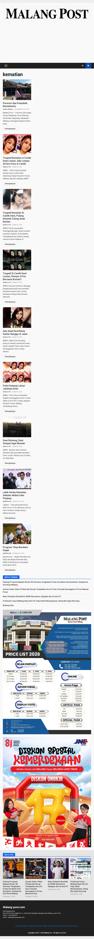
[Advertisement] (47, 43)
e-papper (88, 66)
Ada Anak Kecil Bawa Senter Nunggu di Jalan (17, 317)
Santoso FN (7, 167)
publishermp (7, 501)
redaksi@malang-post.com (16, 917)
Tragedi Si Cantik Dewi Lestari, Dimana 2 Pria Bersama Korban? (17, 260)
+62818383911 (13, 915)
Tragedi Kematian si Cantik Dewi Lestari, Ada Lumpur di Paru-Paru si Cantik (17, 144)
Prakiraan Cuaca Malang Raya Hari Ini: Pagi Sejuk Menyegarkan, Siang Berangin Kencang (41, 601)
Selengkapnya (10, 129)
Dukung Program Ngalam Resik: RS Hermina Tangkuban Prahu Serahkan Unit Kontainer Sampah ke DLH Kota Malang (13, 868)
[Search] (82, 65)
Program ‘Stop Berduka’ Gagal (17, 533)
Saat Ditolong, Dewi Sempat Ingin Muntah (17, 427)
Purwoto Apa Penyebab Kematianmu (17, 89)
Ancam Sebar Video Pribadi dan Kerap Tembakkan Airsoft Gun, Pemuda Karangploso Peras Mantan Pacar (35, 868)
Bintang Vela (8, 605)
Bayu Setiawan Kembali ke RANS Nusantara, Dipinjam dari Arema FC (32, 596)
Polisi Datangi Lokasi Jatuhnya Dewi (17, 372)
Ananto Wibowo (8, 109)
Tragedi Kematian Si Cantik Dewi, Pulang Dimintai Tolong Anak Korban (17, 199)
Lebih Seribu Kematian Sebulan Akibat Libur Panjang (17, 479)
